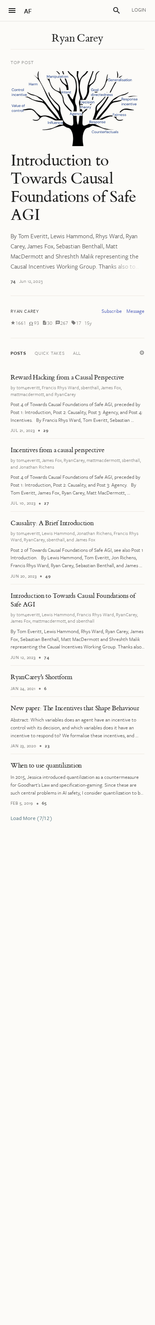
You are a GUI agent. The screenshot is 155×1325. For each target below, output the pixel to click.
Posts (18, 353)
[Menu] (12, 10)
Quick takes (50, 353)
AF (28, 11)
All (77, 353)
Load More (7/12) (32, 818)
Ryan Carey (77, 38)
